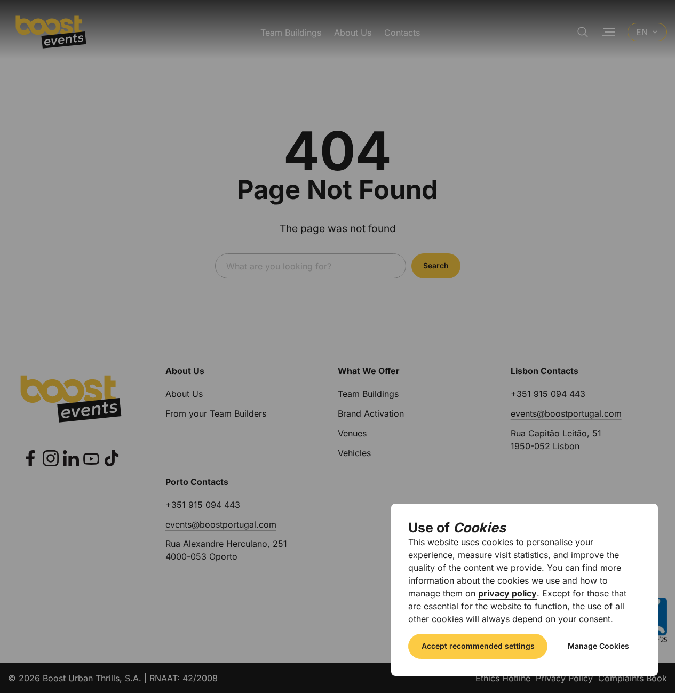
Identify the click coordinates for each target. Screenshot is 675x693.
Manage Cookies (598, 645)
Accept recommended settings (478, 645)
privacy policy (507, 593)
